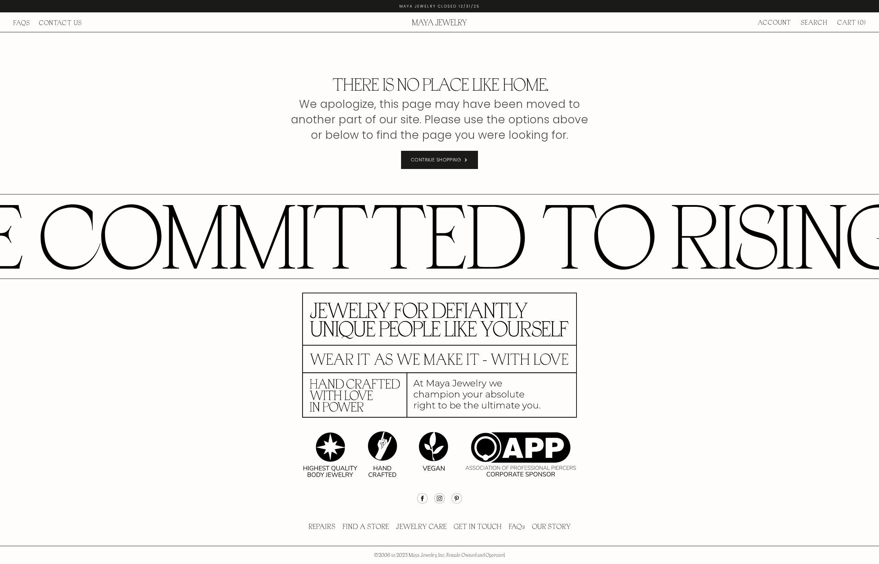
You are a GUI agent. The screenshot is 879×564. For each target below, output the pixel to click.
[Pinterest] (457, 501)
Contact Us (60, 22)
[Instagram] (439, 501)
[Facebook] (422, 501)
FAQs (21, 22)
